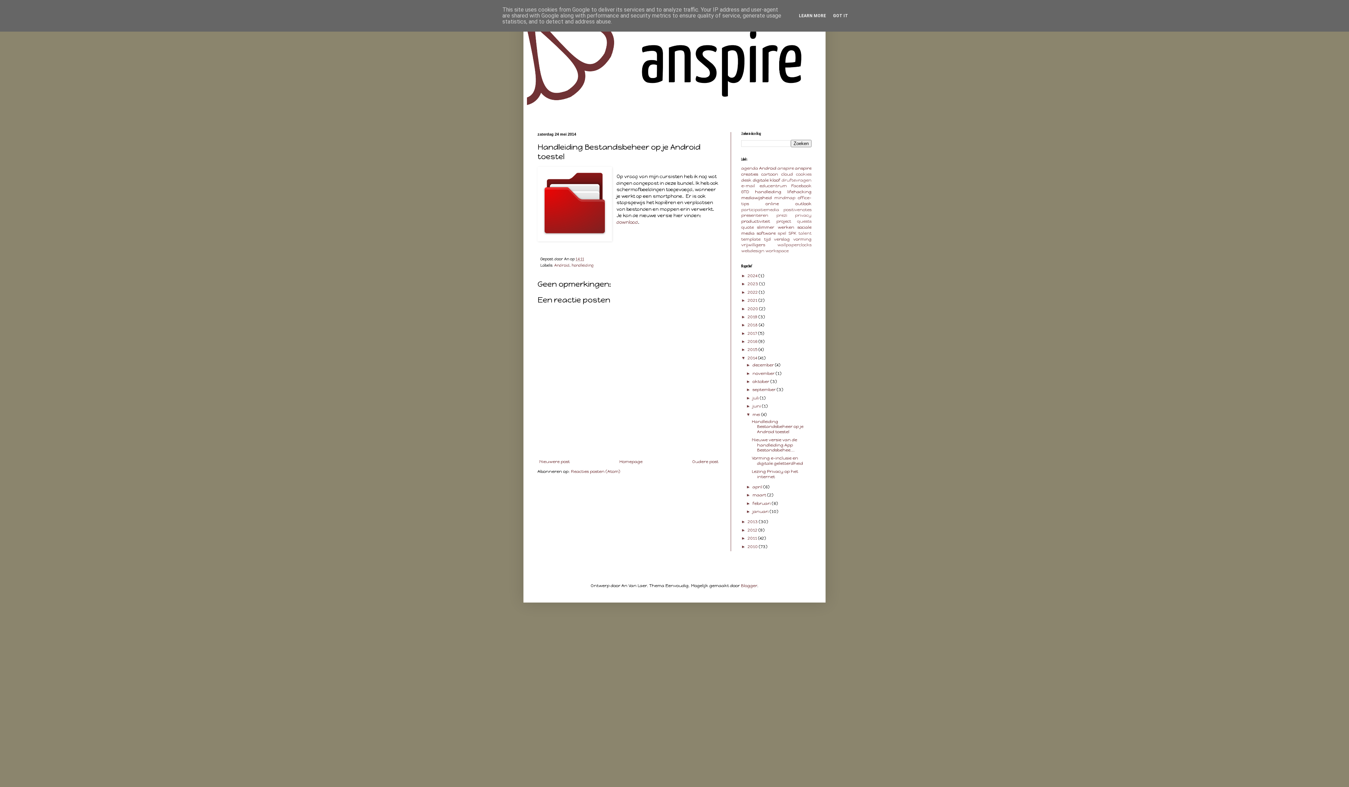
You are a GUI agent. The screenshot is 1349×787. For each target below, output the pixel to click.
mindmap (784, 197)
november (764, 373)
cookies (804, 174)
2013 (753, 521)
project (783, 221)
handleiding (583, 265)
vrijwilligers (753, 244)
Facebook (801, 185)
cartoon (769, 174)
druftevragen (797, 180)
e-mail (748, 185)
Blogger (749, 585)
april (757, 486)
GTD (745, 191)
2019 (753, 316)
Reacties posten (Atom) (595, 471)
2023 (753, 283)
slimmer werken (775, 227)
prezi (781, 215)
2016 (753, 341)
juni (757, 406)
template (751, 239)
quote (747, 227)
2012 (753, 530)
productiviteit (755, 221)
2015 (753, 349)
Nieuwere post (554, 461)
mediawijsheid (756, 197)
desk (746, 180)
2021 (753, 300)
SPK (792, 233)
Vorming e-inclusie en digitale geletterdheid (777, 461)
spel (782, 233)
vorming (802, 239)
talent (805, 233)
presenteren (754, 215)
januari (761, 511)
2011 (753, 538)
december (763, 365)
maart (759, 495)
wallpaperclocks (794, 244)
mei (756, 414)
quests (804, 221)
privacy (803, 215)
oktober (761, 381)
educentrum (773, 185)
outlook (803, 203)
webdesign (752, 250)
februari (762, 503)
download (627, 222)
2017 (753, 333)
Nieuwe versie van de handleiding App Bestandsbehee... (774, 445)
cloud (787, 174)
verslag (782, 239)
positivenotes (797, 209)
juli (756, 398)
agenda (749, 168)
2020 (753, 308)
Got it (840, 15)
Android (561, 265)
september (764, 389)
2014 (753, 358)
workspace (777, 250)
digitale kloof (767, 180)
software (766, 233)
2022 (753, 292)
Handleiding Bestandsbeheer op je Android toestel (777, 426)
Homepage (631, 461)
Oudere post (705, 461)
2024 (753, 275)
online (772, 203)
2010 (753, 546)
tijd (767, 239)
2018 (753, 325)
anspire (785, 168)
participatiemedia (760, 209)
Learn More (812, 15)
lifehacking (799, 191)
